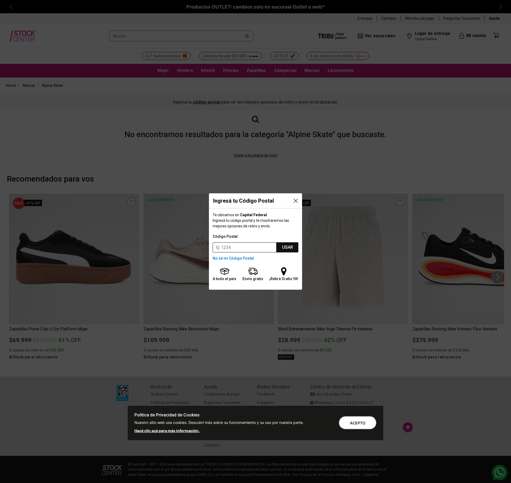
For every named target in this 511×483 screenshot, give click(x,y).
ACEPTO (357, 423)
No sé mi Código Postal (233, 258)
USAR (287, 247)
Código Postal (225, 236)
